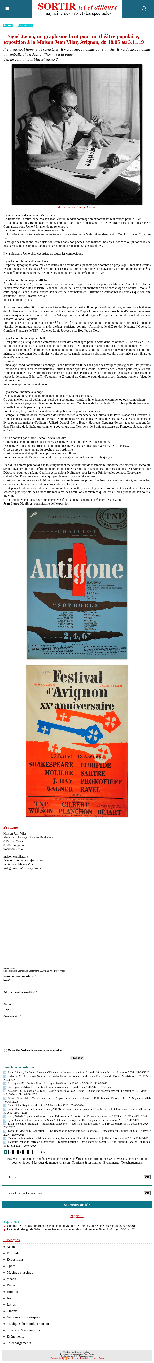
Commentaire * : (12, 1016)
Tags (101, 1358)
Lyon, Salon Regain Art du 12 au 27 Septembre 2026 (37, 1105)
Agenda (77, 1215)
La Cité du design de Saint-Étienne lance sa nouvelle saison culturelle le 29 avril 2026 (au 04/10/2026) (71, 1229)
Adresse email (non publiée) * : (20, 992)
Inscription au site (88, 1358)
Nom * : (7, 980)
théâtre (77, 1158)
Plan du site (56, 1358)
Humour (99, 1158)
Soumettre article (77, 1205)
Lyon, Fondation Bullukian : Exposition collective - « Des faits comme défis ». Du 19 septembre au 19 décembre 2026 (78, 1123)
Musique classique (59, 1158)
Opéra (41, 1158)
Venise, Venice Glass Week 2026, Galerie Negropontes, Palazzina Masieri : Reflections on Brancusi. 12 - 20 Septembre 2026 (79, 1098)
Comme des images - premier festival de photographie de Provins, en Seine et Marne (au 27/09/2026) (71, 1225)
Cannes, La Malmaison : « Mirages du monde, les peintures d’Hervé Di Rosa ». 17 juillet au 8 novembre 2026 (70, 1138)
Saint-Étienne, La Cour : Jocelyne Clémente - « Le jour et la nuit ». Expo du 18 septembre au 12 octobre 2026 (70, 1072)
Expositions (25, 25)
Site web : (8, 1004)
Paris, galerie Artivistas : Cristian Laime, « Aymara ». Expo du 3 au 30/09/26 (51, 1087)
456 (43, 1152)
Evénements (111, 1162)
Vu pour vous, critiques (23, 1317)
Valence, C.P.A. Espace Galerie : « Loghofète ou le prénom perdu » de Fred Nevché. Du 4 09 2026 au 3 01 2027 (77, 1076)
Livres (118, 1158)
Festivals (12, 1158)
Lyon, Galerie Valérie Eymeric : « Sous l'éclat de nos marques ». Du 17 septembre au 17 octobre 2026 (65, 1120)
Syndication (72, 1358)
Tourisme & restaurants (86, 1162)
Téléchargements (132, 1162)
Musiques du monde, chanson (51, 1162)
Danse (88, 1158)
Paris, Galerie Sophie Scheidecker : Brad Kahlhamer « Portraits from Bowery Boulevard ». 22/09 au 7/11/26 (69, 1116)
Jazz (109, 1158)
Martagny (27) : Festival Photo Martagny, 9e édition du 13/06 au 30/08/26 (49, 1083)
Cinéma (129, 1158)
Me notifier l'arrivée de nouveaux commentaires (35, 1050)
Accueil (8, 25)
